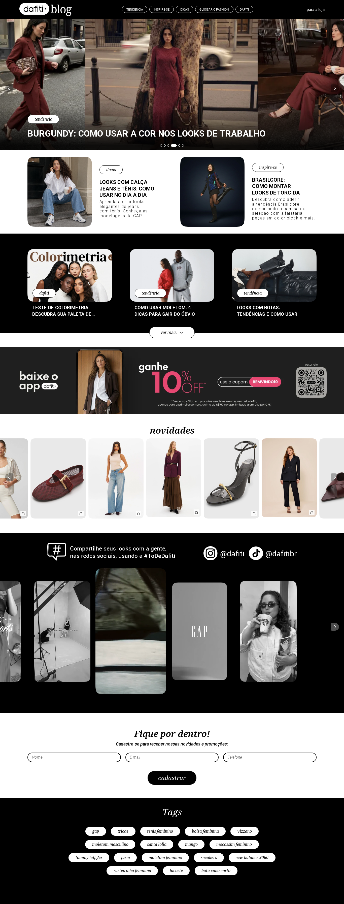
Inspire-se (161, 9)
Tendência (134, 9)
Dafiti (244, 9)
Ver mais (169, 332)
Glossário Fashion (214, 9)
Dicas (184, 9)
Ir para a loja (314, 9)
